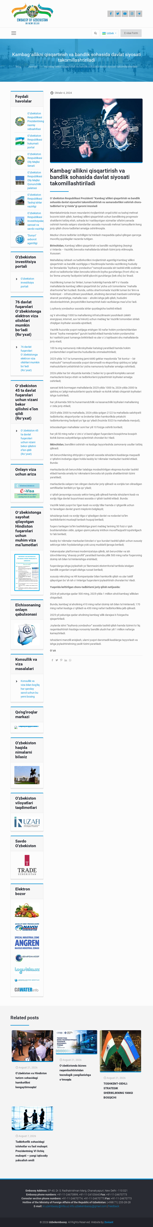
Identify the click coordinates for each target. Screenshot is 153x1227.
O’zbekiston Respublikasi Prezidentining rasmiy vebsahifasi (35, 121)
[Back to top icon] (137, 1221)
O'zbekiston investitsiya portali (27, 282)
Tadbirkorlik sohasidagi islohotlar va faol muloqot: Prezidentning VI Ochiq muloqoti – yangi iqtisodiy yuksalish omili (31, 1151)
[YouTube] (124, 14)
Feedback (113, 1206)
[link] (27, 490)
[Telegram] (139, 14)
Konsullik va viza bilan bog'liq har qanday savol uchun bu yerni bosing (30, 689)
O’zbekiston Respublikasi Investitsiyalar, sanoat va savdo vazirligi (35, 221)
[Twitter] (117, 14)
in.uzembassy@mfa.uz (56, 1206)
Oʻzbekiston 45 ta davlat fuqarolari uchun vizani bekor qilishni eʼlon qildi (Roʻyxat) (29, 442)
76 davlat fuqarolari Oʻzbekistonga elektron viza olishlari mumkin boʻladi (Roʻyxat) (30, 358)
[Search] (95, 33)
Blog (18, 66)
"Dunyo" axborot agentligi (32, 239)
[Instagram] (131, 14)
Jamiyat (33, 66)
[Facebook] (110, 14)
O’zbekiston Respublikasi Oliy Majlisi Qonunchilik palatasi (34, 180)
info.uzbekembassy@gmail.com (88, 1206)
